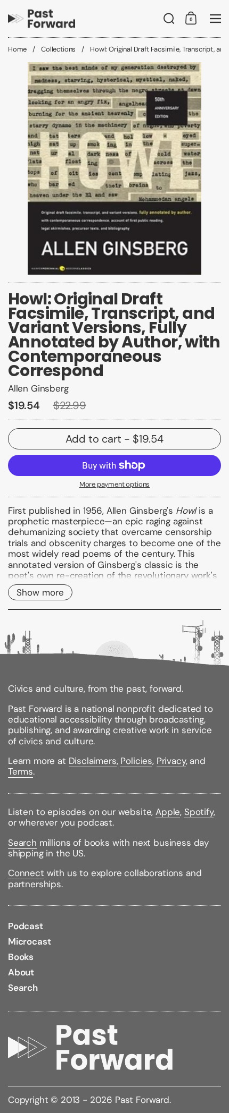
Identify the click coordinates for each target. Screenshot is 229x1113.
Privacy (171, 761)
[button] (169, 18)
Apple (168, 812)
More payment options (114, 484)
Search (22, 842)
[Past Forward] (41, 18)
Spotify (199, 812)
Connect (26, 873)
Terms (20, 771)
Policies (136, 761)
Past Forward (142, 1100)
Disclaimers (93, 761)
